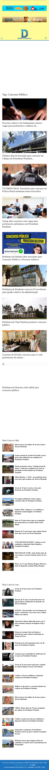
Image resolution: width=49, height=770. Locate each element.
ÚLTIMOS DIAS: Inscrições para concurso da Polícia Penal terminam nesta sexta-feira (24, 190)
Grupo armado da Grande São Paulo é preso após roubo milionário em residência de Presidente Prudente (30, 457)
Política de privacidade (21, 765)
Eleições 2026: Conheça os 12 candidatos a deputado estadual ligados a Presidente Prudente (29, 512)
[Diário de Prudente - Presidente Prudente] (24, 34)
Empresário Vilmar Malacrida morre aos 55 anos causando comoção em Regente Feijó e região (30, 623)
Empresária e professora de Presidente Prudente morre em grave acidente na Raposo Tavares (30, 732)
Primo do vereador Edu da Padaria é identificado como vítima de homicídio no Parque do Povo (29, 634)
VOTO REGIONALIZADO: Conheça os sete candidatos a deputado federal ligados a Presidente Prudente (30, 544)
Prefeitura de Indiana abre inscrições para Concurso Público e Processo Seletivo (22, 258)
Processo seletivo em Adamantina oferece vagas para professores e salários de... (22, 124)
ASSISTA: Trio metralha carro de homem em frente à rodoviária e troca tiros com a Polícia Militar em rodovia (30, 612)
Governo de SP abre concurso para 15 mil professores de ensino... (22, 356)
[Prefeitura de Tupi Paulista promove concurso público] (24, 308)
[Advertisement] (24, 68)
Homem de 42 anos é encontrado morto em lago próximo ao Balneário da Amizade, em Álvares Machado (30, 602)
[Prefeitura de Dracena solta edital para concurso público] (24, 374)
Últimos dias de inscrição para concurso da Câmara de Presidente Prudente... (22, 157)
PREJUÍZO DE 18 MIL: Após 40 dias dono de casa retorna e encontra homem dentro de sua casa (30, 555)
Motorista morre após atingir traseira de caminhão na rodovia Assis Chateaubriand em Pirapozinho (30, 742)
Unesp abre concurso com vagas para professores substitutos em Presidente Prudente (20, 224)
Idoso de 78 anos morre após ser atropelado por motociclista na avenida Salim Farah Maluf (30, 522)
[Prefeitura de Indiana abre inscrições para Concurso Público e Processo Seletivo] (24, 243)
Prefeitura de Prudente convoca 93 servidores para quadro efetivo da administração (24, 290)
